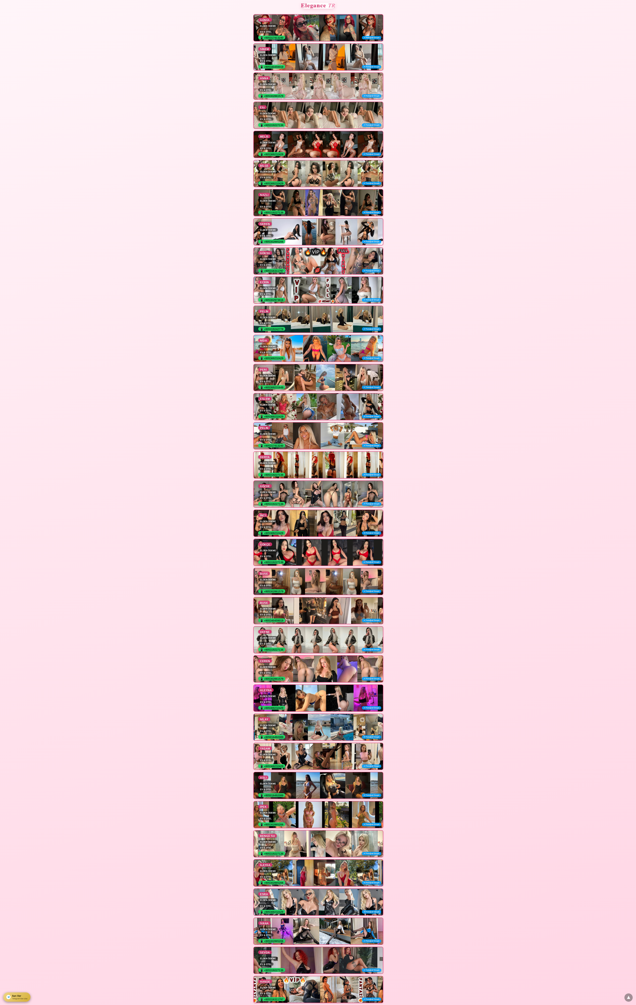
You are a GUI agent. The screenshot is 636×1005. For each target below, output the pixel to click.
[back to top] (628, 997)
